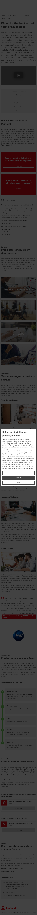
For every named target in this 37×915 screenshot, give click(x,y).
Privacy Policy (6, 468)
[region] (18, 457)
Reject (18, 482)
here (31, 468)
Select (18, 473)
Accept (18, 478)
